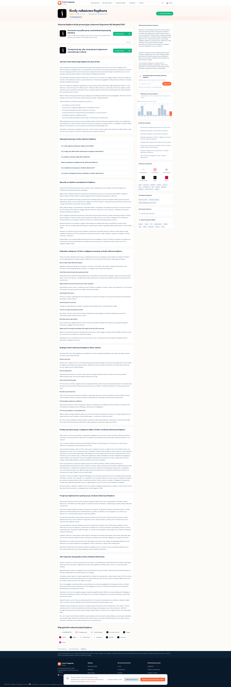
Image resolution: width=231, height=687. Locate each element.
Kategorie (132, 3)
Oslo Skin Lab (146, 187)
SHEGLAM (141, 189)
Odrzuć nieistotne (131, 679)
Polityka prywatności (154, 669)
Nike (140, 227)
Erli (151, 224)
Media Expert (158, 224)
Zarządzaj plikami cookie (114, 679)
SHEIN (144, 227)
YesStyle (157, 189)
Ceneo (146, 224)
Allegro (140, 224)
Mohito (165, 224)
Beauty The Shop (149, 189)
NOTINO (159, 184)
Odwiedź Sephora (165, 13)
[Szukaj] (162, 3)
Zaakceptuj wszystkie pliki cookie (152, 679)
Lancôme (165, 184)
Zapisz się (167, 84)
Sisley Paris (146, 184)
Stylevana (153, 184)
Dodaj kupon (121, 669)
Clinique (158, 187)
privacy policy (158, 87)
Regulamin (151, 666)
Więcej (141, 3)
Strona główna (95, 3)
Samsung (151, 227)
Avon (153, 187)
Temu (163, 227)
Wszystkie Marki (107, 3)
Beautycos (163, 187)
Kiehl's (140, 184)
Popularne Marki (120, 3)
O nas (119, 666)
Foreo (140, 187)
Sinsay (157, 227)
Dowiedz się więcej (90, 681)
